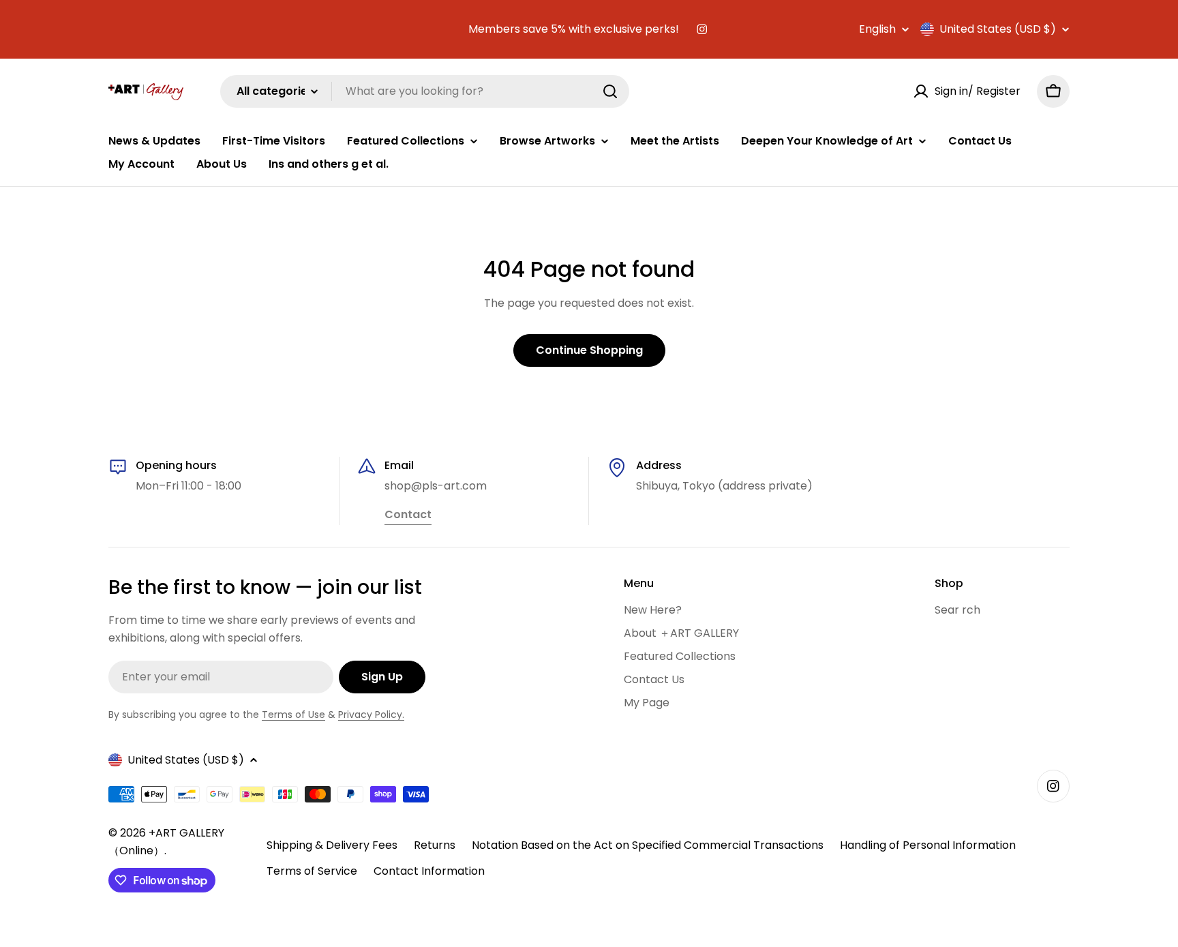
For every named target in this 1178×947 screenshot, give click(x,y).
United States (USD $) (997, 29)
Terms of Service (312, 871)
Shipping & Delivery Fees (332, 845)
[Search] (610, 91)
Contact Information (429, 871)
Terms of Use (293, 714)
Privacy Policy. (371, 714)
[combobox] (424, 91)
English (877, 29)
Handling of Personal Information (928, 845)
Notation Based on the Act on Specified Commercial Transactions (648, 845)
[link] (408, 515)
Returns (434, 845)
